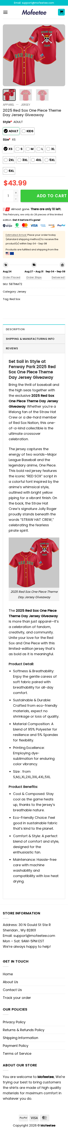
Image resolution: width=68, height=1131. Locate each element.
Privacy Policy (14, 1022)
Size (6, 139)
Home (8, 974)
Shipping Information (20, 1037)
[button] (5, 12)
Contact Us (12, 989)
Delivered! (58, 277)
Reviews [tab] (12, 348)
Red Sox (15, 299)
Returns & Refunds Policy (23, 1030)
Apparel (8, 105)
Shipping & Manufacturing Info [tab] (30, 339)
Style (7, 122)
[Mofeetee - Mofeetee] (34, 12)
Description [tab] (15, 329)
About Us (10, 982)
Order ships (34, 277)
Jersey (25, 105)
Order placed (11, 277)
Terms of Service (17, 1053)
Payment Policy (15, 1045)
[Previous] (8, 55)
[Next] (59, 55)
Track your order (17, 997)
